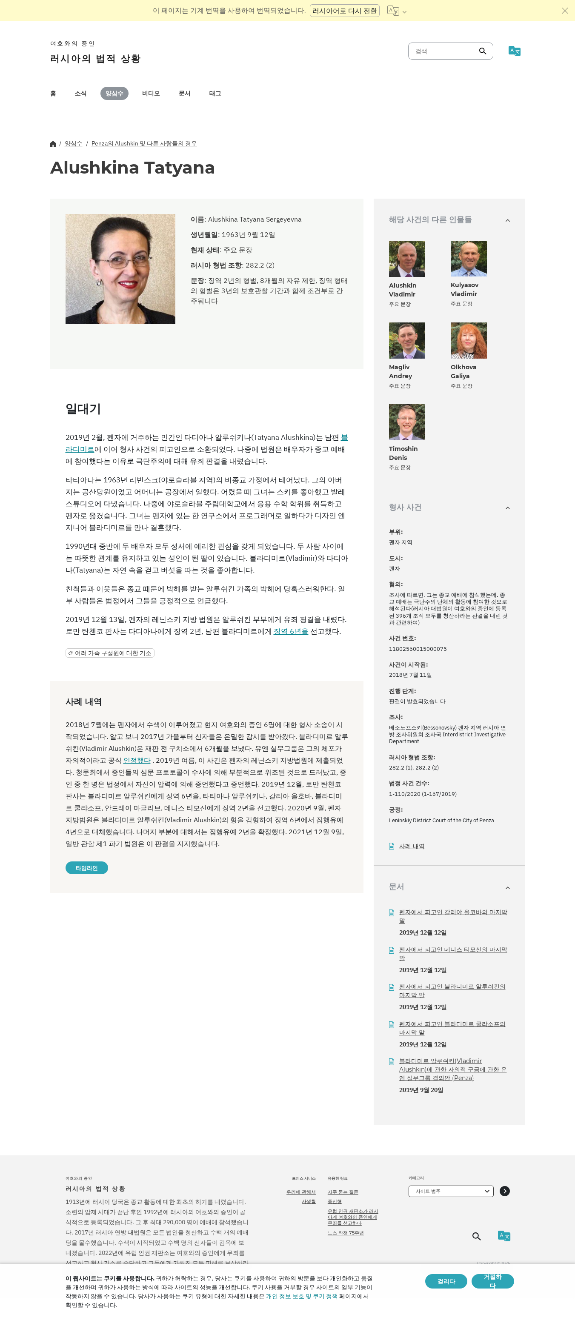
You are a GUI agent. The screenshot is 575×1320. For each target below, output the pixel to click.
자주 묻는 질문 (343, 1192)
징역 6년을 (291, 631)
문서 (185, 93)
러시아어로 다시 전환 (344, 10)
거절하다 (493, 1281)
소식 (81, 93)
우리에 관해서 (301, 1192)
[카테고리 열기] (505, 1191)
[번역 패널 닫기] (565, 10)
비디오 (151, 93)
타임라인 (87, 867)
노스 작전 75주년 (346, 1233)
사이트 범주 (428, 1191)
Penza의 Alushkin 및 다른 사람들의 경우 (144, 143)
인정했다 (137, 760)
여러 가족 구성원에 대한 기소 (113, 653)
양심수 (114, 93)
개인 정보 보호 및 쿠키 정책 (302, 1296)
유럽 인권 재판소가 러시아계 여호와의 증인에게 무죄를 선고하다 (353, 1217)
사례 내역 (412, 846)
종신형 (335, 1201)
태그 (215, 93)
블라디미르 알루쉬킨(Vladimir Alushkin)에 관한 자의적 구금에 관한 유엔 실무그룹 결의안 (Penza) (453, 1069)
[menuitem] (53, 93)
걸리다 (446, 1281)
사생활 (309, 1201)
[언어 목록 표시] (397, 11)
